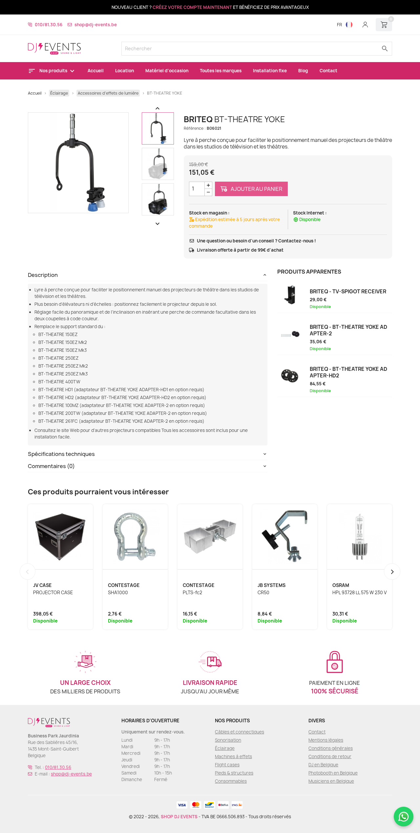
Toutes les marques (221, 71)
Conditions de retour (329, 756)
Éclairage (225, 748)
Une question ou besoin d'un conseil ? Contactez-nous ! (256, 241)
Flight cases (227, 765)
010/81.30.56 (48, 25)
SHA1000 (118, 593)
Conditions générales (330, 748)
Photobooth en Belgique (333, 773)
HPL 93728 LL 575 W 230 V (359, 593)
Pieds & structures (234, 773)
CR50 (263, 593)
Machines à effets (233, 756)
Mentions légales (325, 740)
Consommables (231, 781)
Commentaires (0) (51, 466)
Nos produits (53, 71)
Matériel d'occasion (166, 71)
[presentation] (27, 571)
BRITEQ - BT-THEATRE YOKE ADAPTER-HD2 (348, 372)
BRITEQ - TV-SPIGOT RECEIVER (348, 291)
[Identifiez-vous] (365, 24)
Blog (303, 71)
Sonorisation (228, 740)
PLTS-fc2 (192, 593)
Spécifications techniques (61, 454)
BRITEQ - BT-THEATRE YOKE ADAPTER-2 (348, 330)
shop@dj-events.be (95, 25)
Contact (328, 71)
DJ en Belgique (323, 765)
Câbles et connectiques (239, 732)
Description (43, 275)
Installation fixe (270, 71)
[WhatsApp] (403, 816)
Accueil (96, 71)
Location (124, 71)
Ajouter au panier (256, 188)
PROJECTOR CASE (53, 593)
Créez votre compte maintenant (192, 7)
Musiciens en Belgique (331, 781)
